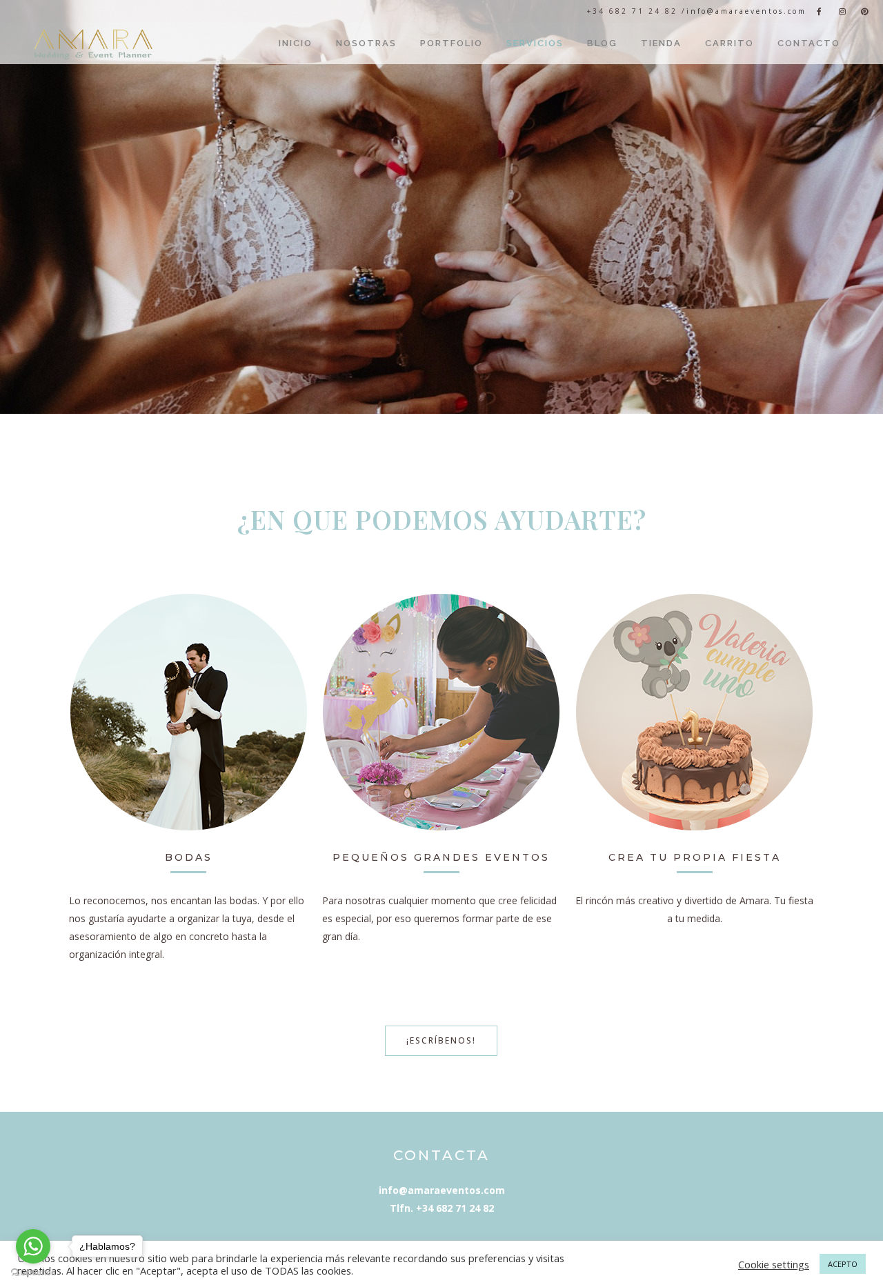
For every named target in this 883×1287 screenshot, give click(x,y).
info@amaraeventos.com (746, 11)
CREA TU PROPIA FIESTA (694, 857)
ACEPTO (842, 1264)
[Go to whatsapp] (33, 1246)
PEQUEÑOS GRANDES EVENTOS (441, 857)
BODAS (188, 857)
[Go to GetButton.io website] (33, 1272)
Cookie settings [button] (773, 1264)
